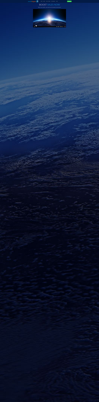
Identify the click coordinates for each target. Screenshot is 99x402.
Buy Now (69, 1)
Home (41, 1)
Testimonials (53, 1)
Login (57, 1)
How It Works (48, 1)
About (44, 1)
